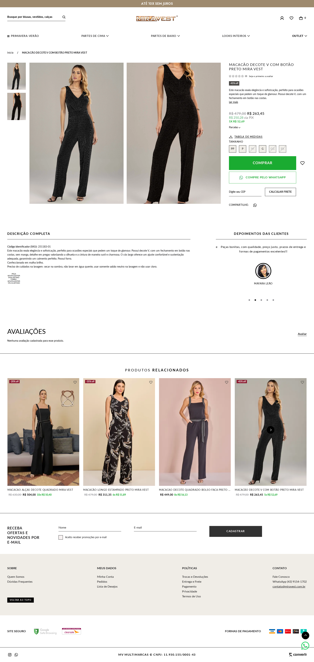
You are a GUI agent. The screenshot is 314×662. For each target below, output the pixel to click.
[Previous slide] (60, 430)
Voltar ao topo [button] (20, 600)
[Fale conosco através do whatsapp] (305, 646)
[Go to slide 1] (249, 300)
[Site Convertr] (279, 655)
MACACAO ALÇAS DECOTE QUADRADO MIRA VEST (40, 490)
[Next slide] (270, 430)
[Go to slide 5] (273, 300)
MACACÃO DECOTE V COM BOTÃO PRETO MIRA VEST (269, 490)
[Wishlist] (291, 18)
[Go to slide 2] (255, 300)
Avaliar (302, 334)
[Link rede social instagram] (10, 654)
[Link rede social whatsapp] (16, 654)
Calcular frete (280, 192)
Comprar (262, 163)
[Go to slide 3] (261, 300)
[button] (305, 635)
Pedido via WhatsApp (262, 177)
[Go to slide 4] (267, 300)
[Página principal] (157, 18)
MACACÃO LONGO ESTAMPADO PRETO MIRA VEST (116, 490)
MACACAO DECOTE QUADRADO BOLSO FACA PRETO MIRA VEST (195, 490)
